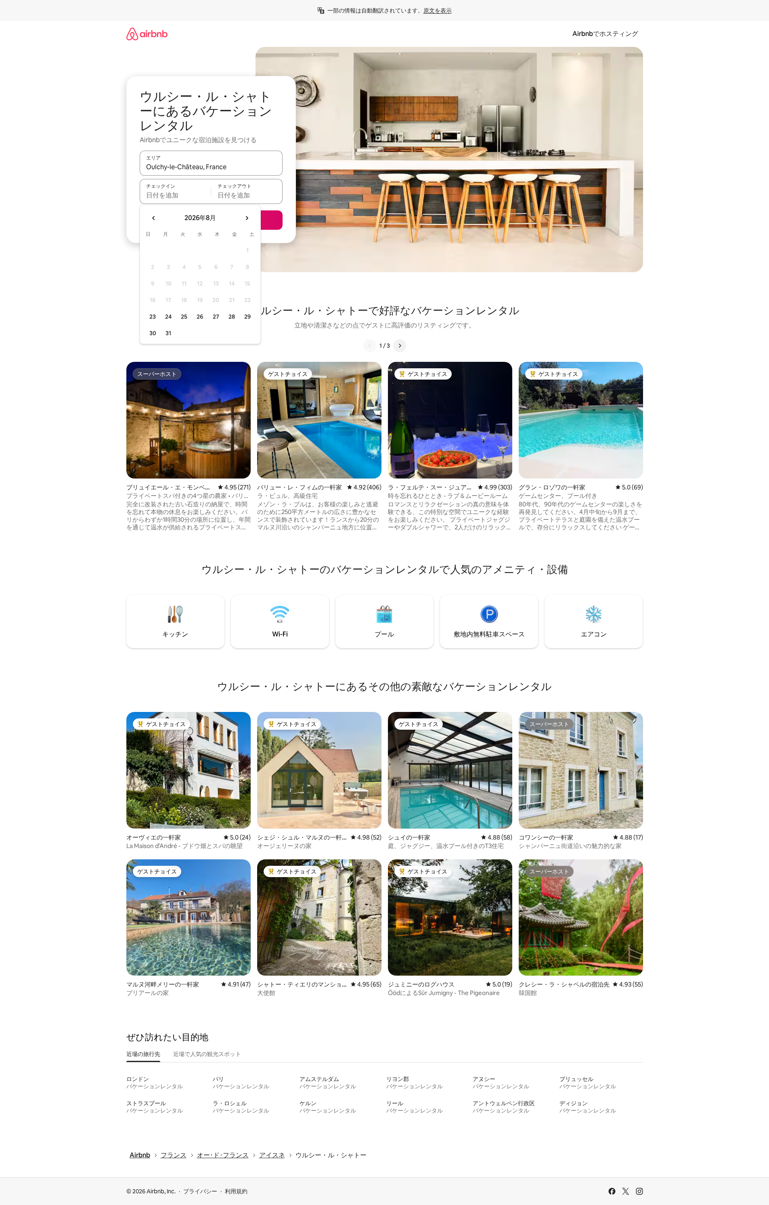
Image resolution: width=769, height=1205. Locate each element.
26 (200, 316)
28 (231, 316)
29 (247, 316)
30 (152, 333)
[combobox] (211, 167)
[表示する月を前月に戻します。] (153, 218)
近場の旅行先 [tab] (143, 1054)
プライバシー (200, 1191)
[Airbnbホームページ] (147, 33)
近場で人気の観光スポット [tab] (207, 1054)
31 (168, 333)
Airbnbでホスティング (605, 33)
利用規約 (236, 1191)
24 (168, 316)
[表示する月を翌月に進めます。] (246, 218)
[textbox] (175, 195)
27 (216, 316)
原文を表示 (437, 10)
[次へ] (399, 345)
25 (184, 316)
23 (152, 316)
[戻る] (369, 345)
